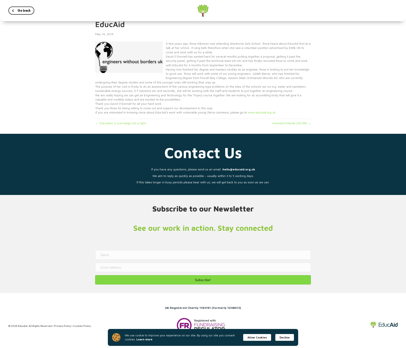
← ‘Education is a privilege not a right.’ (121, 123)
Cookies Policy (82, 325)
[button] (21, 11)
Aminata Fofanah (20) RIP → (291, 123)
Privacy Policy (62, 325)
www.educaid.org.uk (261, 112)
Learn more (144, 339)
